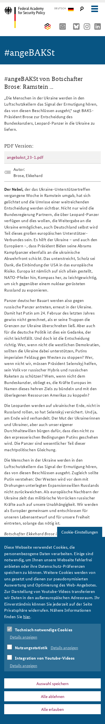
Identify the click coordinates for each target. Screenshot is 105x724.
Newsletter (64, 26)
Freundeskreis (48, 26)
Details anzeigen (23, 637)
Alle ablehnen (52, 696)
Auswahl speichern (52, 683)
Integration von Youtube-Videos (45, 658)
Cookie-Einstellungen (79, 532)
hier (26, 616)
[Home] (28, 17)
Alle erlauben (52, 709)
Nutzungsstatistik (31, 647)
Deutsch (60, 8)
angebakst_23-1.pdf (25, 157)
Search (82, 9)
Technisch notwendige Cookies (44, 629)
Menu (94, 9)
